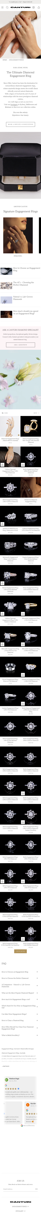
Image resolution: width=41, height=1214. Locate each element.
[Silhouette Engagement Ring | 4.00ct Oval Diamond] (30, 636)
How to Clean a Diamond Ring (13, 1020)
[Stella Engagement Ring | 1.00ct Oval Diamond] (30, 844)
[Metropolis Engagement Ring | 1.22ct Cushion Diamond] (10, 545)
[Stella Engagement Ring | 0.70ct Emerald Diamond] (10, 902)
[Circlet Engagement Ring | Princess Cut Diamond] (10, 667)
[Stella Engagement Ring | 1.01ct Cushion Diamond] (30, 756)
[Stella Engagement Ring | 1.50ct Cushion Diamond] (10, 785)
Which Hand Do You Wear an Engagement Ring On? (19, 1007)
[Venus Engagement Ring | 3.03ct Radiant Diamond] (30, 575)
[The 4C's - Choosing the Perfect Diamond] (6, 285)
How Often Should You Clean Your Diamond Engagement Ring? (18, 1028)
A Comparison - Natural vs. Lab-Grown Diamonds (16, 986)
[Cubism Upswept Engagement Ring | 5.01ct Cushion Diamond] (10, 606)
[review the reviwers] (22, 1111)
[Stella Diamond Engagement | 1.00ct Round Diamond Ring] (30, 695)
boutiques (14, 104)
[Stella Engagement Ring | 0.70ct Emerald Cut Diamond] (30, 902)
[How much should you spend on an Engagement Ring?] (6, 314)
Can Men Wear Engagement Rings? (14, 1014)
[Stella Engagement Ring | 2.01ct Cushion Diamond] (10, 487)
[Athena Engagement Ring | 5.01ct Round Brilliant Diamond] (10, 575)
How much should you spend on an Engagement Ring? (25, 312)
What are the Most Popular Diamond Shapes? (18, 993)
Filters (6, 413)
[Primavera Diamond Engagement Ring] (30, 487)
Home (5, 60)
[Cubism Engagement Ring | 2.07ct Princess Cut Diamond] (30, 516)
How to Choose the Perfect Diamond (15, 978)
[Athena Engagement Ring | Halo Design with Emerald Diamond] (30, 426)
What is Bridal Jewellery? (10, 1035)
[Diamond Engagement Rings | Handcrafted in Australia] (10, 426)
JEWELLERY (19, 1211)
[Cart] (39, 7)
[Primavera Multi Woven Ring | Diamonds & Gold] (10, 516)
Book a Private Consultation (20, 124)
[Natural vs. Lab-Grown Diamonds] (6, 300)
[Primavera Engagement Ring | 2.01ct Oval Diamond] (30, 667)
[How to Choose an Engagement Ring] (6, 271)
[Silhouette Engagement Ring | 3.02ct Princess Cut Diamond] (10, 636)
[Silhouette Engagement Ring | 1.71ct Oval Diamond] (30, 606)
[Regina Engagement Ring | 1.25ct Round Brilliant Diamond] (30, 545)
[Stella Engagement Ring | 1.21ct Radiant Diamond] (30, 931)
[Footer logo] (20, 1202)
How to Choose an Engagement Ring (26, 269)
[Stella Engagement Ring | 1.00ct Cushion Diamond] (30, 726)
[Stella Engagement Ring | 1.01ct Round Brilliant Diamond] (10, 726)
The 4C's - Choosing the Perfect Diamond (23, 283)
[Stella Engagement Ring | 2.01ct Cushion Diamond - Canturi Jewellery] (30, 814)
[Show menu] (3, 7)
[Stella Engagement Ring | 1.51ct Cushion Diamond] (30, 785)
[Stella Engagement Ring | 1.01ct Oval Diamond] (10, 844)
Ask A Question (20, 345)
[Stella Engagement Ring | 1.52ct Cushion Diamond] (10, 814)
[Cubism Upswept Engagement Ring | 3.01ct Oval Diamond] (10, 457)
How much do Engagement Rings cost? (16, 999)
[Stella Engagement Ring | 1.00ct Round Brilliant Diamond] (30, 457)
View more (20, 951)
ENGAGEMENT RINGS (19, 1206)
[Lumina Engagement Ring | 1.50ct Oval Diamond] (10, 695)
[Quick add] (2, 465)
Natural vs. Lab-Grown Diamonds (23, 297)
